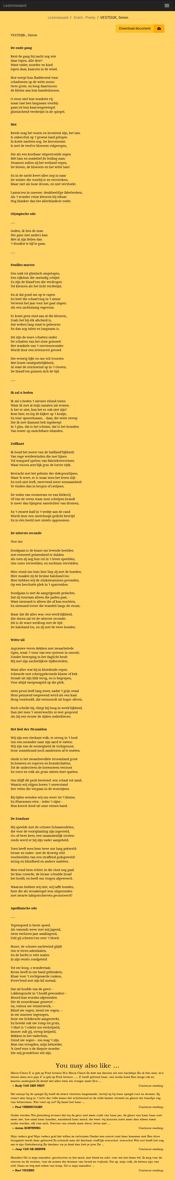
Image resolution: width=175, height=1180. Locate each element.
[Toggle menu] (167, 5)
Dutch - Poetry (84, 17)
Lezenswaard (14, 5)
